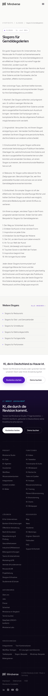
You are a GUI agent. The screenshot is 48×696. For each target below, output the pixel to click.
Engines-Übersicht (33, 536)
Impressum (6, 681)
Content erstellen (8, 485)
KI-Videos (29, 455)
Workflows (6, 472)
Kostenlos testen (12, 430)
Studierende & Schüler (10, 581)
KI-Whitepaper (31, 506)
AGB (26, 681)
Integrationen (7, 480)
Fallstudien (30, 540)
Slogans (19, 23)
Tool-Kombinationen (23, 646)
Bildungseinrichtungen (10, 552)
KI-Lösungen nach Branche (29, 650)
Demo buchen (36, 380)
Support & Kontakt (33, 549)
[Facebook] (17, 690)
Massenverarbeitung (33, 485)
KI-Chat (5, 459)
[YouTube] (12, 690)
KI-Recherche (31, 472)
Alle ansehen (38, 306)
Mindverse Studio (8, 455)
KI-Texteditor (31, 459)
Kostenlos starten (13, 380)
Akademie (29, 528)
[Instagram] (8, 690)
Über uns (5, 595)
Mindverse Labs (8, 627)
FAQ (27, 545)
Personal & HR (7, 569)
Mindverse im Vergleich (11, 612)
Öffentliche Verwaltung (10, 528)
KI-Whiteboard (31, 468)
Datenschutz (17, 681)
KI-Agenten (6, 464)
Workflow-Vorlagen (9, 650)
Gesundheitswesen (9, 543)
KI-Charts (29, 502)
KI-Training (30, 489)
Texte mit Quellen (32, 476)
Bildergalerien (7, 658)
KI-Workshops (31, 532)
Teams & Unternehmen (11, 556)
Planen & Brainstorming (35, 493)
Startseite (7, 23)
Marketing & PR (8, 560)
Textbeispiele (7, 654)
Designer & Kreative (9, 577)
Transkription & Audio (34, 464)
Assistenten (6, 468)
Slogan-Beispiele (21, 654)
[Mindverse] (11, 4)
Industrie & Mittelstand (11, 548)
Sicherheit (6, 607)
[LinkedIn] (3, 690)
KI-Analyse (30, 480)
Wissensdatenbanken (10, 476)
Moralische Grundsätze (10, 684)
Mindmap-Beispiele (37, 654)
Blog (27, 519)
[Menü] (43, 3)
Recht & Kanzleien (9, 532)
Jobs (4, 599)
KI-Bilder (5, 489)
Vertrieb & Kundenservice (11, 564)
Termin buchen (8, 616)
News (28, 523)
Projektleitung (7, 573)
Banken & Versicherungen (12, 523)
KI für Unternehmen (9, 519)
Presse (4, 603)
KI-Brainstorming (32, 497)
